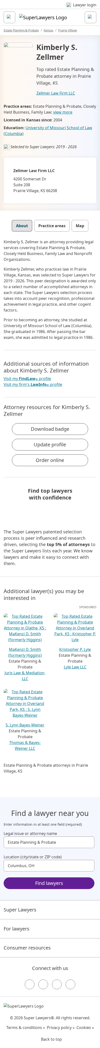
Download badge (50, 429)
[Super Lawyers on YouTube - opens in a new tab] (57, 984)
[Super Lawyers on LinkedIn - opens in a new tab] (70, 984)
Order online (50, 460)
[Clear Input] (89, 842)
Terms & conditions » (25, 1027)
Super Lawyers (20, 909)
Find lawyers (49, 883)
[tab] (22, 226)
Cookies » (85, 1027)
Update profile (50, 444)
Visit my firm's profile (33, 384)
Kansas (48, 30)
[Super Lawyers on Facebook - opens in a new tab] (29, 984)
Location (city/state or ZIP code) (33, 857)
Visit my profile (27, 379)
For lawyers (16, 928)
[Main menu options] (9, 17)
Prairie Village (67, 30)
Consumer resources (27, 947)
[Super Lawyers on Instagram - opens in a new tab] (43, 984)
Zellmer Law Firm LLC (55, 93)
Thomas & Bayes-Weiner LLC (25, 745)
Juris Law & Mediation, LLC (25, 675)
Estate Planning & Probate (21, 30)
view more (62, 112)
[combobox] (49, 842)
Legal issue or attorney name (30, 833)
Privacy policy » (61, 1027)
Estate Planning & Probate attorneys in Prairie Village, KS (46, 768)
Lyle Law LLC (75, 667)
